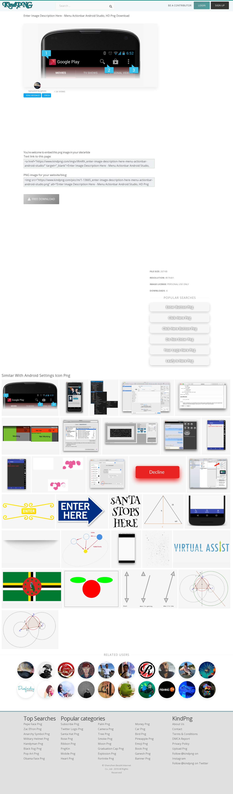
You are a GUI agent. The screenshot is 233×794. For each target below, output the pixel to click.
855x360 (135, 490)
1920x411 (180, 565)
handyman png (33, 744)
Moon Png (104, 744)
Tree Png (104, 734)
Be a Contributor (179, 5)
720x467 (191, 526)
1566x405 (8, 565)
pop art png (31, 753)
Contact (177, 729)
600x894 (148, 565)
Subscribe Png (70, 724)
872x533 (181, 413)
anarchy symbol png (37, 734)
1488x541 (8, 452)
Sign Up (220, 5)
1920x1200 (9, 606)
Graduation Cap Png (111, 749)
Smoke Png (105, 739)
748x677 (66, 452)
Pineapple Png (144, 739)
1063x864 (193, 490)
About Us (178, 724)
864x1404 (118, 565)
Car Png (140, 729)
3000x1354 (110, 452)
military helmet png (36, 739)
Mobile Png (68, 753)
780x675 (93, 490)
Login (202, 5)
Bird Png (140, 734)
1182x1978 (67, 413)
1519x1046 (71, 606)
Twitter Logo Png (72, 729)
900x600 (38, 490)
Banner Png (142, 758)
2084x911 (8, 647)
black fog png (33, 749)
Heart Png (67, 758)
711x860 (95, 413)
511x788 (208, 452)
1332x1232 (169, 452)
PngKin (65, 749)
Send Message (32, 95)
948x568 (67, 565)
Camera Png (106, 729)
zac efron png (33, 729)
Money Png (142, 724)
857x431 (8, 413)
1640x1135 (130, 606)
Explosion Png (107, 753)
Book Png (141, 749)
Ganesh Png (143, 753)
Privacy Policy (180, 744)
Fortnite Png (106, 758)
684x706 (115, 526)
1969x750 (8, 526)
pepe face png (33, 724)
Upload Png (179, 749)
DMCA (46, 95)
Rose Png (67, 739)
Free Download (43, 199)
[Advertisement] (90, 123)
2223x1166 (186, 606)
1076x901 (150, 526)
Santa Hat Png (70, 734)
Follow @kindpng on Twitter (190, 763)
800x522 (62, 526)
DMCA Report (181, 739)
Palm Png (104, 724)
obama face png (34, 758)
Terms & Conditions (185, 734)
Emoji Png (141, 744)
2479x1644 (127, 413)
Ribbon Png (68, 744)
